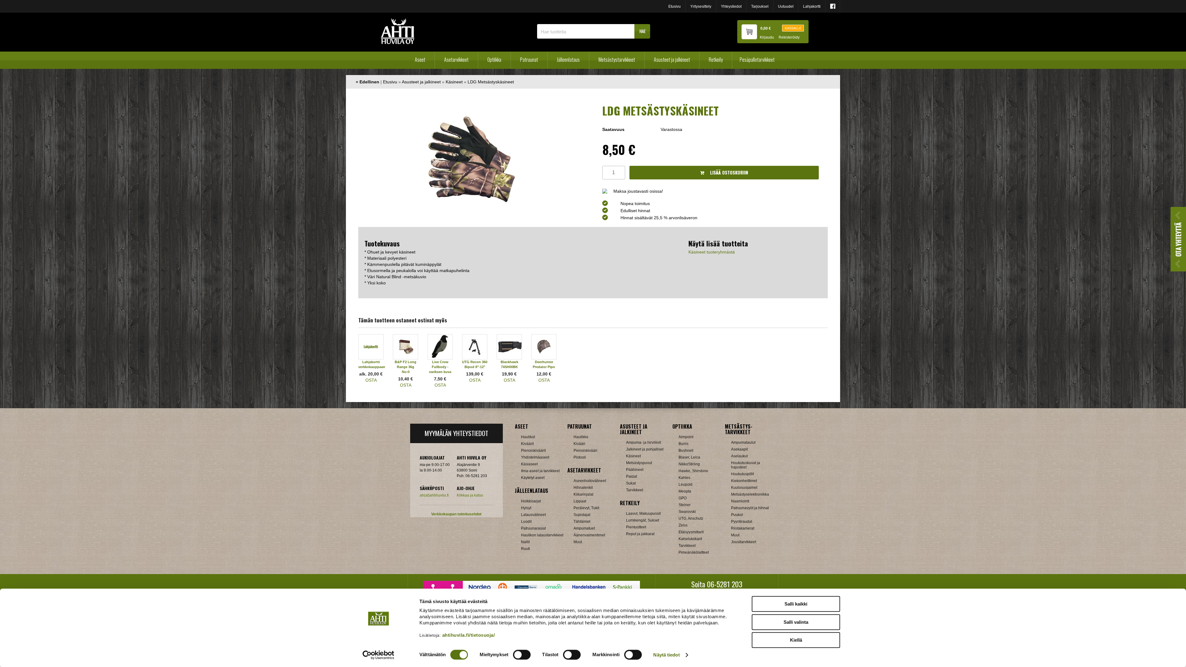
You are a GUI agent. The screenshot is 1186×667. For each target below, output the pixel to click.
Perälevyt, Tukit (586, 508)
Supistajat (582, 515)
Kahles (684, 478)
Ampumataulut (743, 442)
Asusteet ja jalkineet (672, 59)
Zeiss (683, 525)
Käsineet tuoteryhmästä (711, 252)
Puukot (737, 515)
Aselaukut (739, 456)
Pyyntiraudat (741, 521)
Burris (683, 444)
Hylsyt (526, 508)
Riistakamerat (742, 528)
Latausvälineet (533, 515)
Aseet (420, 59)
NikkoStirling (689, 464)
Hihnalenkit (583, 487)
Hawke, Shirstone (693, 471)
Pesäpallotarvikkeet (757, 59)
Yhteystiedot (731, 6)
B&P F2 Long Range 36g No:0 (405, 367)
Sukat (631, 483)
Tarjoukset (759, 6)
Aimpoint (686, 437)
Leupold (685, 484)
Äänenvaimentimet (589, 535)
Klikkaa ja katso (470, 495)
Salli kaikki (795, 603)
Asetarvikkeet (456, 59)
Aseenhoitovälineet (590, 481)
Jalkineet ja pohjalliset (644, 449)
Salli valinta (796, 622)
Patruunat (529, 59)
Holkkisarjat (531, 501)
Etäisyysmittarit (691, 532)
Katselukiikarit (690, 539)
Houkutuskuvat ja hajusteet (745, 465)
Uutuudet (785, 6)
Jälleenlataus (568, 59)
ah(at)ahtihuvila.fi (434, 495)
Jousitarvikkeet (743, 542)
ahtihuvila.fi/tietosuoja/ (468, 635)
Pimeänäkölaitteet (694, 552)
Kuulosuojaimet (744, 487)
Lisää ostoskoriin (728, 172)
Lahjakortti (812, 6)
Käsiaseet (529, 464)
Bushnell (686, 450)
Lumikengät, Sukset (642, 520)
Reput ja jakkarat (640, 534)
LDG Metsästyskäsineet (491, 81)
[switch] (522, 655)
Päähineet (634, 470)
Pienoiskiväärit (533, 450)
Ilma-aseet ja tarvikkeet (540, 471)
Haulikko (581, 437)
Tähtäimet (582, 521)
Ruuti (525, 549)
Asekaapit (739, 449)
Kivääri (579, 444)
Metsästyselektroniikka (750, 494)
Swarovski (687, 512)
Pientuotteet (636, 527)
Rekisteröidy (789, 38)
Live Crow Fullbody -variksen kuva (440, 367)
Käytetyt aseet (533, 478)
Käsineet (454, 81)
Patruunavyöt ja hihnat (750, 508)
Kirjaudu (767, 38)
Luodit (526, 521)
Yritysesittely (700, 6)
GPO (683, 498)
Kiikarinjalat (583, 494)
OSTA (371, 380)
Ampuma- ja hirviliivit (643, 442)
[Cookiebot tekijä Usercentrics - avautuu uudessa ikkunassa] (378, 655)
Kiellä (796, 640)
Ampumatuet (584, 528)
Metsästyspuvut (639, 463)
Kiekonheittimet (744, 481)
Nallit (525, 542)
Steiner (685, 505)
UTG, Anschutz (691, 518)
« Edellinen (367, 81)
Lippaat (580, 501)
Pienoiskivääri (585, 450)
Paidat (631, 476)
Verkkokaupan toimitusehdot (456, 514)
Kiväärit (527, 444)
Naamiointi (740, 501)
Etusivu (674, 6)
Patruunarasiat (533, 528)
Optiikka (494, 59)
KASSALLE (793, 28)
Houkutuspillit (742, 474)
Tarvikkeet (634, 490)
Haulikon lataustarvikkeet (542, 535)
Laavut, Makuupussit (643, 513)
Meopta (685, 491)
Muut (578, 542)
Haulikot (528, 437)
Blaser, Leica (689, 457)
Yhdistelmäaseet (535, 457)
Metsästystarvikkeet (617, 59)
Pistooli (580, 457)
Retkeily (716, 59)
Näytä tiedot (666, 654)
